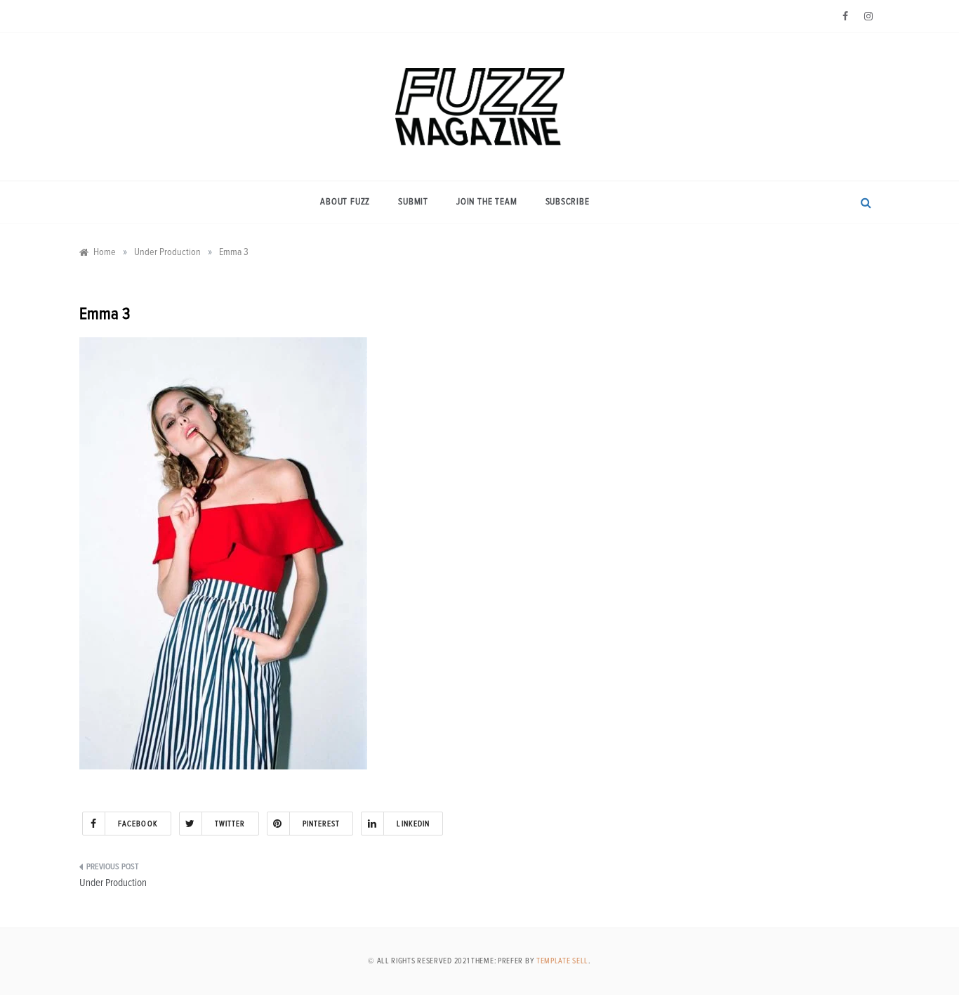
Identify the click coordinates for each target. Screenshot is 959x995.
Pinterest (321, 824)
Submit (413, 202)
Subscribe (567, 202)
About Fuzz (345, 202)
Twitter (230, 824)
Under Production (113, 883)
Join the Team (486, 202)
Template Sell (562, 961)
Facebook (138, 824)
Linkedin (413, 824)
